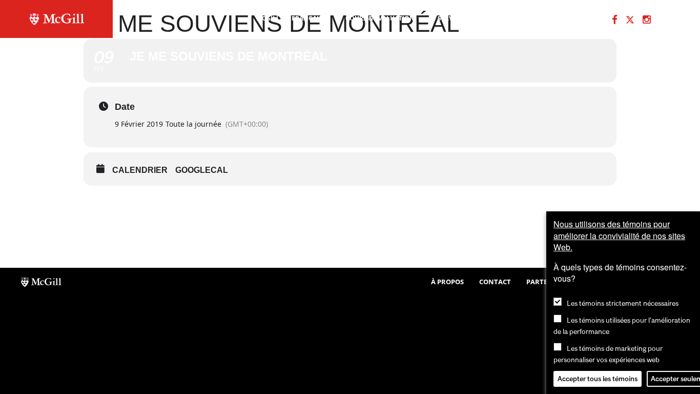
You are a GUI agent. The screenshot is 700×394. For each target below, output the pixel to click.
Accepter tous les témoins (597, 379)
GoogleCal (201, 170)
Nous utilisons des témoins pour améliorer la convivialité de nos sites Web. (619, 235)
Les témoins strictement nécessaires (622, 303)
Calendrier (140, 170)
